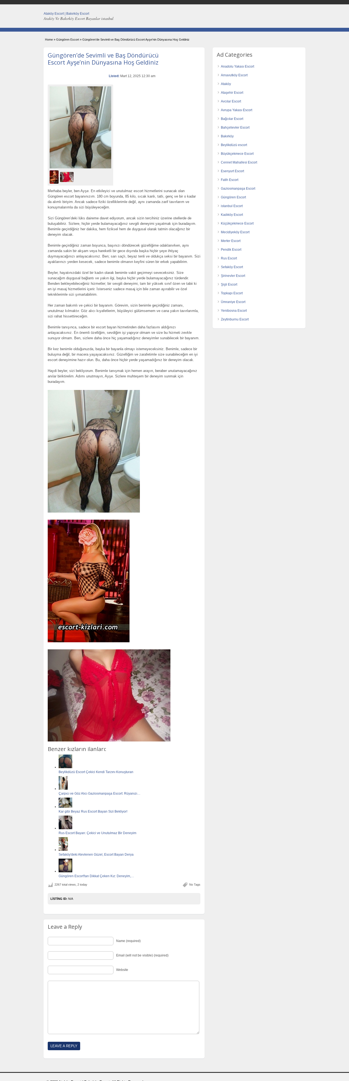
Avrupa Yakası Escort (236, 110)
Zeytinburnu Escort (235, 319)
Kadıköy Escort (232, 215)
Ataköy (226, 84)
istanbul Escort (232, 206)
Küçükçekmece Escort (237, 223)
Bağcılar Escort (232, 119)
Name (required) (128, 941)
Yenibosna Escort (234, 311)
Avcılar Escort (231, 101)
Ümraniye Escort (233, 302)
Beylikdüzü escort (234, 145)
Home (49, 39)
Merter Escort (230, 241)
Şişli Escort (229, 284)
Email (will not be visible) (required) (142, 955)
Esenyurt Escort (232, 171)
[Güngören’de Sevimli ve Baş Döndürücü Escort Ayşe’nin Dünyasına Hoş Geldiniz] (80, 127)
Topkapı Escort (232, 293)
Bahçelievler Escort (235, 127)
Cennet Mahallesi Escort (239, 162)
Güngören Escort (67, 39)
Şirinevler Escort (233, 276)
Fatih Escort (229, 180)
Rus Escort (229, 258)
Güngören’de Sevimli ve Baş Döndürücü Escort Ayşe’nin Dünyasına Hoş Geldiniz (103, 58)
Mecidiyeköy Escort (235, 232)
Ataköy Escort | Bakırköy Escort (66, 14)
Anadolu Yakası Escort (237, 66)
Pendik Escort (231, 250)
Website (122, 970)
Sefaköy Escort (232, 267)
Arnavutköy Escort (234, 75)
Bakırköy (227, 136)
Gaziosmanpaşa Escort (238, 188)
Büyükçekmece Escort (237, 154)
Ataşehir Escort (232, 93)
